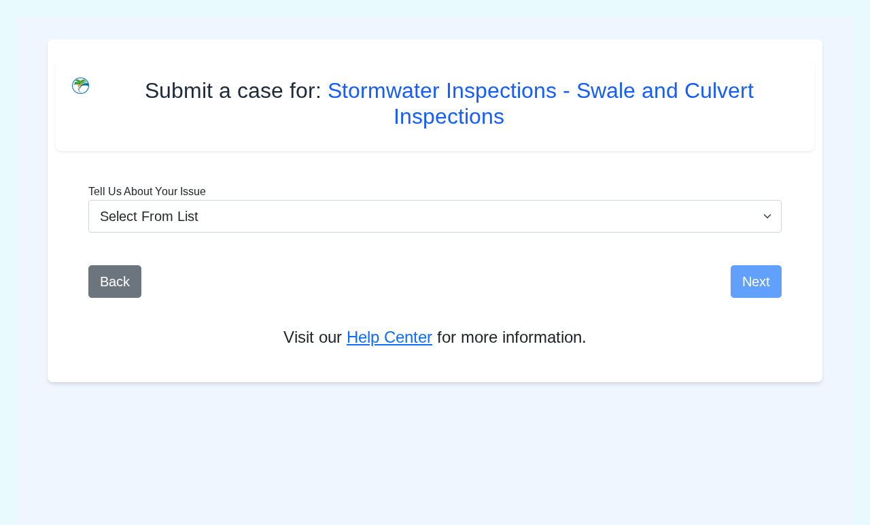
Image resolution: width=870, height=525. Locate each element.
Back (115, 281)
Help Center (389, 337)
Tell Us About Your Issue (147, 191)
